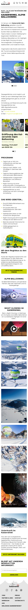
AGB (3, 603)
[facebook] (11, 590)
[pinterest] (21, 590)
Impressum (5, 600)
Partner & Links (7, 598)
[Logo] (5, 3)
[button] (20, 3)
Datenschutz (20, 600)
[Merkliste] (14, 3)
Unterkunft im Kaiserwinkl (8, 532)
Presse (17, 595)
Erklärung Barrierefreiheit (12, 606)
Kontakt (18, 598)
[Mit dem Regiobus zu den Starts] (14, 240)
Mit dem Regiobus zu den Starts (14, 252)
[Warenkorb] (17, 3)
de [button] (23, 3)
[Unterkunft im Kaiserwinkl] (14, 520)
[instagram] (7, 590)
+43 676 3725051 (9, 111)
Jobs (3, 595)
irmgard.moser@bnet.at (14, 114)
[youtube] (16, 590)
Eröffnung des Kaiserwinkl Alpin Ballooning (12, 136)
